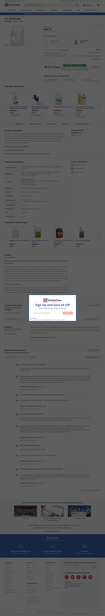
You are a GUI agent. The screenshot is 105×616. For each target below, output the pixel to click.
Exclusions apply (49, 319)
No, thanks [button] (33, 318)
